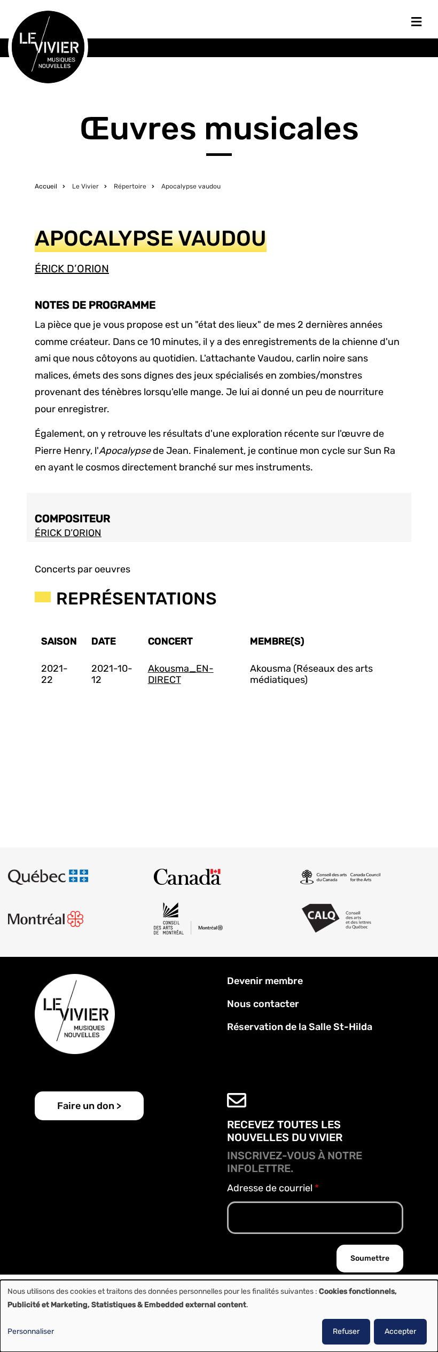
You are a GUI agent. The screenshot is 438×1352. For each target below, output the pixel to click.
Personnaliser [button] (30, 1331)
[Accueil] (48, 46)
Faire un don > (89, 1106)
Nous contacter (263, 1004)
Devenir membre (265, 981)
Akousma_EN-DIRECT (181, 674)
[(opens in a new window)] (48, 876)
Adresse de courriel (269, 1188)
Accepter (400, 1331)
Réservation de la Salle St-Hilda (299, 1027)
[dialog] (219, 1316)
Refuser (346, 1331)
